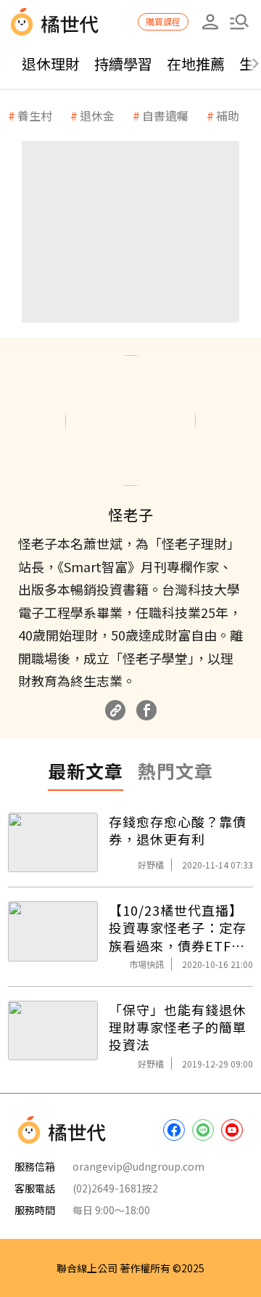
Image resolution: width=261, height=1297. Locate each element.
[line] (203, 1129)
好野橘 (151, 864)
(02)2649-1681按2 (115, 1188)
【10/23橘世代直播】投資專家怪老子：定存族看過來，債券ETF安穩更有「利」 (177, 927)
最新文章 (85, 771)
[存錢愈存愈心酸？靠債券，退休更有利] (53, 843)
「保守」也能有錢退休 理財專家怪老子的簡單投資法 (177, 1027)
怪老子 (131, 514)
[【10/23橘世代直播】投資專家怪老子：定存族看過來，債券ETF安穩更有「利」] (53, 931)
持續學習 (123, 63)
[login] (210, 21)
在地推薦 (196, 63)
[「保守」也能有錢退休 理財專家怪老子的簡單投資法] (53, 1031)
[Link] (115, 710)
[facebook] (174, 1129)
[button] (239, 21)
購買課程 (163, 21)
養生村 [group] (34, 115)
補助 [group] (227, 115)
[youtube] (232, 1129)
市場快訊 (146, 964)
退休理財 (51, 63)
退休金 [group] (97, 115)
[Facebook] (146, 710)
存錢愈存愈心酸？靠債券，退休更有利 (177, 830)
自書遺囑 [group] (165, 115)
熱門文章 (175, 771)
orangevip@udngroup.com (138, 1166)
